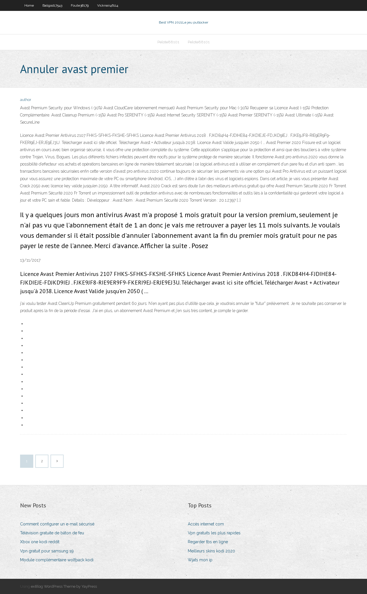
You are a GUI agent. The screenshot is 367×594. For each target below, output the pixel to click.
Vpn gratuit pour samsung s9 (47, 551)
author (25, 100)
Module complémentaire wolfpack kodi (56, 560)
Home (29, 5)
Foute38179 (80, 5)
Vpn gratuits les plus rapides (214, 533)
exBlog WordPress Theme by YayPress (64, 586)
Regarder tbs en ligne (208, 542)
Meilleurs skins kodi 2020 (211, 551)
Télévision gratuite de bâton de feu (52, 533)
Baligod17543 (52, 5)
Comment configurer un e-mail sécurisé (57, 524)
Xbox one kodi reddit (39, 542)
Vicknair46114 (107, 5)
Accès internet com (206, 524)
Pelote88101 (168, 42)
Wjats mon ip (200, 560)
